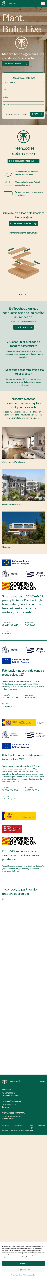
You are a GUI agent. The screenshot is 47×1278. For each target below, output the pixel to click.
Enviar (35, 114)
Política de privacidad (29, 1275)
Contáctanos (21, 327)
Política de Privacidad (19, 114)
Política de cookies (16, 1275)
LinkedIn (41, 1081)
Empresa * (6, 104)
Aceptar (23, 1263)
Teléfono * (6, 97)
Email (5, 90)
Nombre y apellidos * (9, 82)
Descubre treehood (13, 64)
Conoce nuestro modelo (21, 161)
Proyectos (41, 1125)
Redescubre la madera (21, 223)
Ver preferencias (23, 1270)
